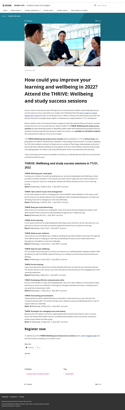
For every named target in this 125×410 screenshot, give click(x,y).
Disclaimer (13, 397)
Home (5, 10)
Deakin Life (19, 5)
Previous (29, 21)
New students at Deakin (79, 10)
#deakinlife (70, 374)
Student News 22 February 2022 (38, 374)
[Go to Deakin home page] (6, 5)
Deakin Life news (14, 16)
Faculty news (48, 10)
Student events (62, 10)
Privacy (21, 397)
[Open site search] (95, 5)
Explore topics (15, 10)
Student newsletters (32, 10)
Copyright (5, 397)
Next (97, 21)
